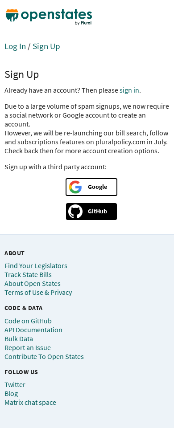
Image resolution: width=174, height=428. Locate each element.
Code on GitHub (28, 320)
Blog (11, 393)
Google (97, 187)
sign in (129, 90)
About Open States (32, 283)
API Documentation (33, 329)
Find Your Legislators (35, 265)
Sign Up (46, 46)
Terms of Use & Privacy (38, 292)
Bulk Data (18, 338)
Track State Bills (28, 274)
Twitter (14, 384)
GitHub (97, 211)
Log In (15, 46)
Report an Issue (27, 347)
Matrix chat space (30, 402)
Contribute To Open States (44, 356)
